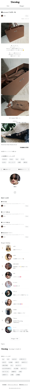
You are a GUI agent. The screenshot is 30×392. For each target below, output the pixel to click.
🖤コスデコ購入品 (5, 212)
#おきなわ (14, 359)
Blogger (22, 6)
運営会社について (23, 384)
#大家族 (10, 362)
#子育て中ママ (23, 359)
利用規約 (4, 384)
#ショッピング (12, 162)
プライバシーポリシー (13, 384)
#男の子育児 (5, 365)
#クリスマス (21, 214)
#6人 (12, 365)
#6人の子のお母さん (6, 368)
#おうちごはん (5, 371)
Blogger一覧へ (15, 338)
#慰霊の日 (14, 371)
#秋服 (19, 162)
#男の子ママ (24, 362)
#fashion (4, 159)
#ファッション (22, 203)
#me (17, 159)
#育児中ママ (5, 374)
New (8, 6)
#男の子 (17, 362)
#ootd (22, 159)
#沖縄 (12, 374)
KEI (15, 186)
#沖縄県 (18, 374)
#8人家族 (16, 368)
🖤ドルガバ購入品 (5, 222)
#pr (3, 359)
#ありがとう (23, 368)
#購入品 (25, 162)
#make (11, 159)
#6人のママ (18, 365)
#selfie (4, 162)
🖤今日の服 (4, 201)
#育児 (20, 371)
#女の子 (4, 362)
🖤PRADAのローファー (6, 232)
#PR (8, 359)
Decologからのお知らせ (15, 349)
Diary (27, 15)
